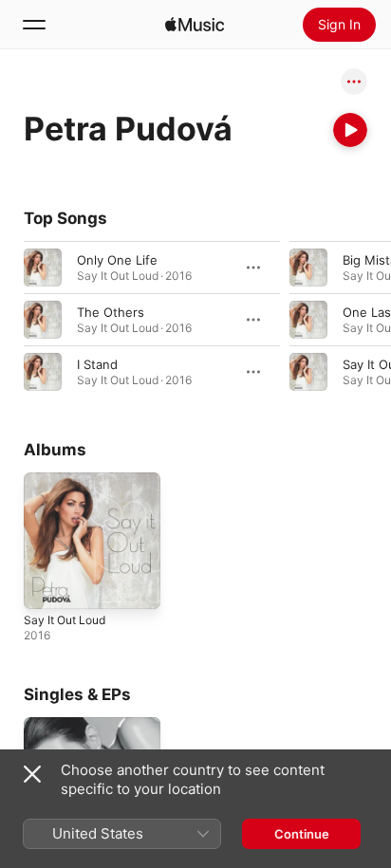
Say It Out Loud (64, 620)
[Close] (32, 774)
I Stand (97, 364)
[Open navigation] (34, 25)
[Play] (350, 130)
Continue (301, 833)
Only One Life (117, 260)
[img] (194, 24)
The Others (110, 312)
